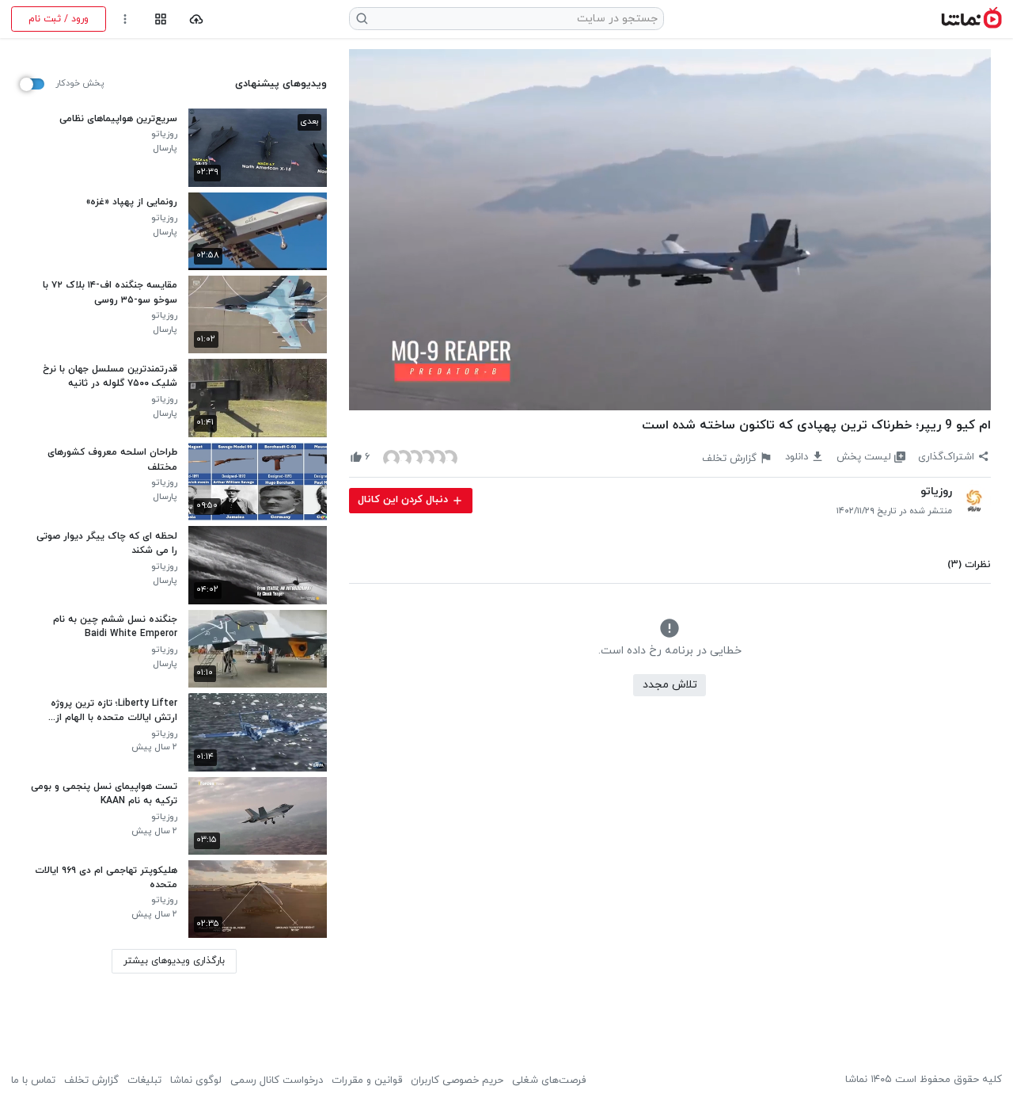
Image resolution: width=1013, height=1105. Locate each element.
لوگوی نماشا (196, 1080)
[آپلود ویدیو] (197, 19)
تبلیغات (144, 1080)
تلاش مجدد (670, 684)
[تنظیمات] (125, 19)
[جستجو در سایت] (362, 18)
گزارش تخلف (91, 1080)
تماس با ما (33, 1080)
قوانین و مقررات (367, 1080)
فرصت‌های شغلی (549, 1080)
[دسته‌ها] (160, 19)
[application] (670, 229)
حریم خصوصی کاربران (457, 1080)
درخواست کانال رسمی (276, 1080)
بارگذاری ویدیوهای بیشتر (174, 961)
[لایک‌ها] (420, 457)
